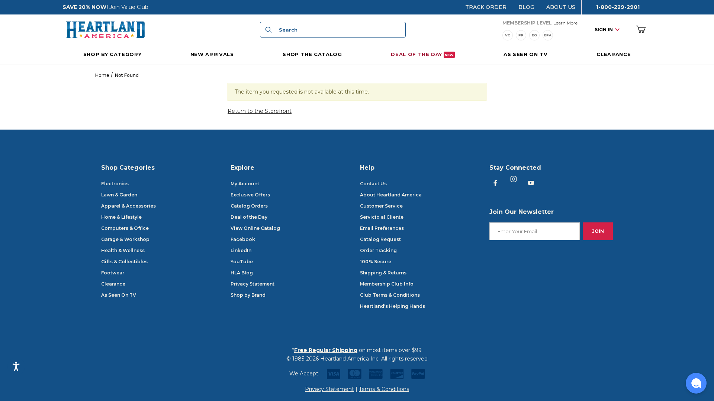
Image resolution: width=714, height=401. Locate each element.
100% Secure (375, 261)
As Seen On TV (118, 295)
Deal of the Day (249, 217)
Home (102, 75)
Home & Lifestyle (121, 217)
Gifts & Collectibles (124, 261)
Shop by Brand (248, 295)
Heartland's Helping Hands (392, 306)
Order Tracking (378, 250)
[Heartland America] (105, 29)
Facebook (243, 239)
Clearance (113, 284)
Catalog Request (380, 239)
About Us (560, 7)
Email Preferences (382, 228)
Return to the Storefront (260, 111)
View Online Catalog (255, 228)
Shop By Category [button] (112, 54)
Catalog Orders (249, 206)
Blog (526, 7)
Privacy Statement (252, 284)
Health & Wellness (123, 250)
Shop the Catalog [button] (312, 54)
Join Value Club (128, 7)
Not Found (127, 75)
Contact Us (373, 183)
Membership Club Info (387, 284)
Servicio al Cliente (381, 217)
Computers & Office (125, 228)
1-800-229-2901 (618, 7)
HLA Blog (242, 273)
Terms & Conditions (384, 389)
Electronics (115, 183)
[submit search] (267, 29)
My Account (245, 183)
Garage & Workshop (125, 239)
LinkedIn (241, 250)
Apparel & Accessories (128, 206)
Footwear (112, 273)
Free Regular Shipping (325, 350)
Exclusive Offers (250, 195)
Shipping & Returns (383, 273)
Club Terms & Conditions (390, 295)
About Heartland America (391, 195)
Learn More (565, 23)
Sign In (604, 29)
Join (598, 231)
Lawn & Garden (119, 195)
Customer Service (381, 206)
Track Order (485, 7)
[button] (696, 383)
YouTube (242, 261)
